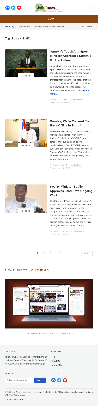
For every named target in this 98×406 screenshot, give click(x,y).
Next (87, 253)
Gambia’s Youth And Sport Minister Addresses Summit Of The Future (70, 56)
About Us (55, 361)
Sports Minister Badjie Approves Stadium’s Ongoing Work (71, 191)
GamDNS (19, 399)
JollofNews (77, 100)
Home (54, 357)
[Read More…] (63, 159)
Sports (26, 76)
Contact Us (56, 365)
